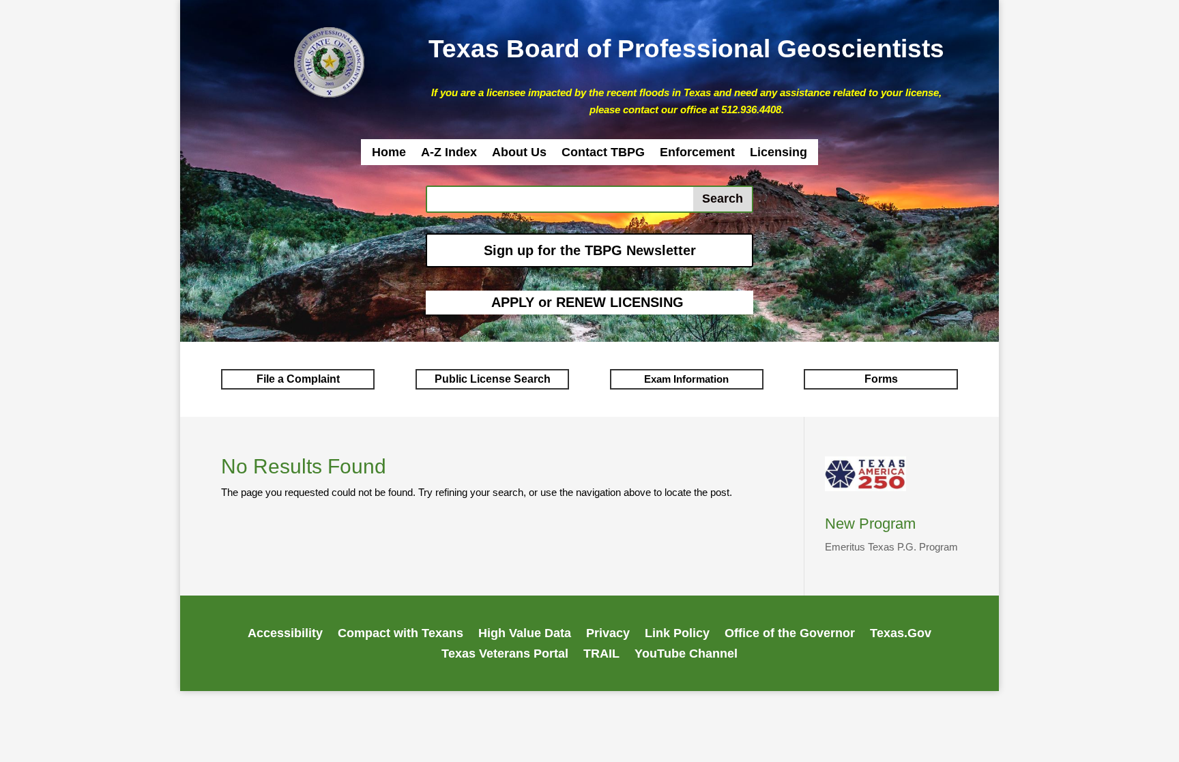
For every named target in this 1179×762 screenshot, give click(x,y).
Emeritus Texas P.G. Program (891, 547)
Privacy (608, 634)
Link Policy (677, 634)
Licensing (778, 153)
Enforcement (697, 153)
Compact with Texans (400, 634)
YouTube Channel (686, 654)
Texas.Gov (900, 634)
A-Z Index (449, 153)
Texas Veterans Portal (504, 654)
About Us (519, 153)
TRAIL (601, 654)
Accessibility (285, 634)
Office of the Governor (790, 634)
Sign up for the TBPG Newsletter (590, 250)
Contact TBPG (603, 153)
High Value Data (524, 634)
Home (389, 153)
